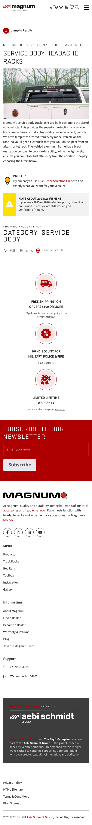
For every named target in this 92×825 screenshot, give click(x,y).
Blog (6, 639)
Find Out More (46, 363)
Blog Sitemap (12, 803)
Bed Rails (9, 568)
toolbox (8, 520)
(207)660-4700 (19, 667)
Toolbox (8, 575)
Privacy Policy (12, 783)
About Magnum (13, 611)
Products (9, 554)
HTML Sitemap (13, 789)
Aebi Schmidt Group (40, 817)
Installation (11, 582)
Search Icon (78, 7)
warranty (60, 409)
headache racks (35, 510)
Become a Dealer (14, 625)
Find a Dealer (12, 618)
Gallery (8, 589)
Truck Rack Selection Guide (56, 181)
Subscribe (19, 465)
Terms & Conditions (16, 796)
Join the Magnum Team (18, 646)
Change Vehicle (53, 250)
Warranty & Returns (16, 632)
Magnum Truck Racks (24, 739)
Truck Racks (11, 561)
